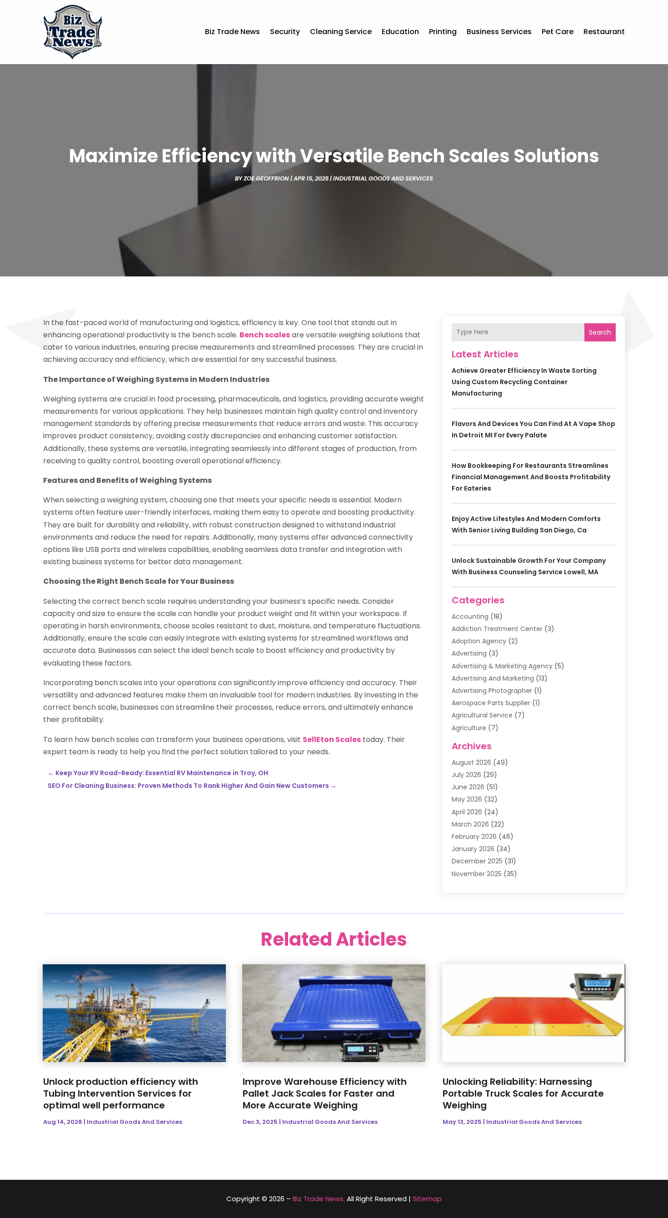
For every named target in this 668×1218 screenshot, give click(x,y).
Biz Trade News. (319, 1198)
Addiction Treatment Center (497, 628)
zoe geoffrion (266, 178)
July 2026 (466, 774)
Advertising (469, 653)
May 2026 (467, 799)
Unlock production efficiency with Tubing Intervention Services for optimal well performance (120, 1093)
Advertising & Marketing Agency (502, 666)
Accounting (470, 616)
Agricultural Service (482, 715)
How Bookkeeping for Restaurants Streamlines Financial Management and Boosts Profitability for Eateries (531, 477)
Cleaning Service (341, 31)
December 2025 (477, 861)
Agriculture (469, 727)
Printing (443, 31)
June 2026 (468, 787)
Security (285, 31)
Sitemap (427, 1198)
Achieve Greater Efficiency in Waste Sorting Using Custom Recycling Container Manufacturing (524, 382)
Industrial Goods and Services (383, 178)
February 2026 (474, 836)
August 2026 (471, 762)
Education (400, 31)
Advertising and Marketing (493, 678)
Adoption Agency (479, 641)
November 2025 (477, 873)
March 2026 (470, 824)
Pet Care (557, 31)
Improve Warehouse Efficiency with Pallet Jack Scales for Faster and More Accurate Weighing (325, 1093)
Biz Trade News (232, 31)
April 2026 (467, 812)
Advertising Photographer (492, 690)
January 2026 (473, 848)
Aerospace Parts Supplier (491, 702)
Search (600, 332)
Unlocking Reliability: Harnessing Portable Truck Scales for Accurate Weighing (523, 1093)
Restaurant (604, 31)
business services (499, 31)
